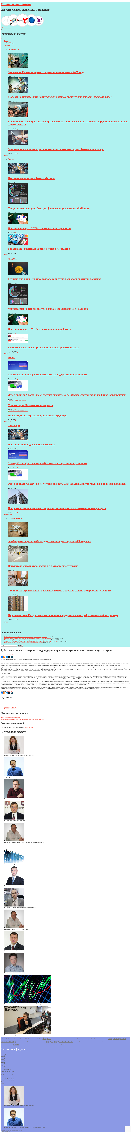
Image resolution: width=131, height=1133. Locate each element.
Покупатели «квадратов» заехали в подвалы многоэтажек (43, 565)
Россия (40, 1038)
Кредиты (6, 254)
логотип (82, 1041)
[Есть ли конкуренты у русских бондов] (14, 971)
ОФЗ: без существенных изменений (10, 717)
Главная (6, 41)
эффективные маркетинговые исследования (89, 1044)
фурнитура (66, 1044)
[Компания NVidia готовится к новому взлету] (14, 928)
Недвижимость (8, 514)
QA (18, 1038)
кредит (49, 1041)
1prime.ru (9, 691)
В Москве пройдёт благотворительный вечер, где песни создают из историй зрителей (27, 640)
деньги (106, 1038)
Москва (6, 621)
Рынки (6, 353)
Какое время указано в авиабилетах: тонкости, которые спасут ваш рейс (23, 642)
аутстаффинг (76, 1038)
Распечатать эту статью (10, 708)
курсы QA (78, 1041)
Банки (6, 155)
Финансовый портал (16, 4)
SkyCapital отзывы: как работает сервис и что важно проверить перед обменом (25, 637)
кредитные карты (63, 1041)
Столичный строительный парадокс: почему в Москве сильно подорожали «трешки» (59, 590)
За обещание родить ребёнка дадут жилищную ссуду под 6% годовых (49, 541)
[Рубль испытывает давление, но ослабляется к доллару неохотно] (14, 884)
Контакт (10, 42)
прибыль (6, 1044)
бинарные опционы (87, 1038)
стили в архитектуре (49, 1044)
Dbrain (15, 1038)
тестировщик (56, 1044)
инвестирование (34, 1041)
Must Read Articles (6, 28)
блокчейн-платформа (100, 1038)
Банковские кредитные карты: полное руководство (39, 248)
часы (70, 1044)
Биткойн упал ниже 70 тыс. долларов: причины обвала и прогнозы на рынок (54, 278)
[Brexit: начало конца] (14, 862)
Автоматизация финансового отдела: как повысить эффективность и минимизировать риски (29, 638)
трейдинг (62, 1044)
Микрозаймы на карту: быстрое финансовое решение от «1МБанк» (48, 208)
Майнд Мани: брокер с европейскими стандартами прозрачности (47, 374)
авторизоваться (29, 727)
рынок (15, 1044)
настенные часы (108, 1041)
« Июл (2, 1083)
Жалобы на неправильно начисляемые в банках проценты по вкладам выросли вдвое (60, 96)
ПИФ (26, 1038)
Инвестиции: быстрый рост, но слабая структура (37, 415)
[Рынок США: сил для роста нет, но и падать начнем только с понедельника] (14, 841)
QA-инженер (22, 1038)
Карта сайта (11, 43)
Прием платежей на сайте (33, 1038)
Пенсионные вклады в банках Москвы (31, 178)
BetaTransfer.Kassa (10, 1038)
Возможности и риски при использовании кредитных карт (43, 347)
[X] (9, 657)
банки (81, 1038)
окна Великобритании (117, 1041)
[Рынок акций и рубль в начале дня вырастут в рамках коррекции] (14, 797)
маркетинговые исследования (91, 1041)
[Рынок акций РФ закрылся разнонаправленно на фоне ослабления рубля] (27, 1002)
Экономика (7, 45)
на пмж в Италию (101, 1041)
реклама (10, 1044)
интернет (40, 1041)
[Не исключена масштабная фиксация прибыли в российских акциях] (14, 949)
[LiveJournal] (12, 657)
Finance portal (17, 654)
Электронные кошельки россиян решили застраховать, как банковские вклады (56, 149)
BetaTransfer (3, 1038)
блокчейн (93, 1038)
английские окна (70, 1038)
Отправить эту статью (10, 707)
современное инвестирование (38, 1044)
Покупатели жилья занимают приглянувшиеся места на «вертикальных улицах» (57, 508)
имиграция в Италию (25, 1041)
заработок (19, 1041)
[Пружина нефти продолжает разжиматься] (14, 819)
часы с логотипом (75, 1044)
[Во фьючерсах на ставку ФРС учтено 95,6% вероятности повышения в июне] (14, 775)
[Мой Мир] (7, 657)
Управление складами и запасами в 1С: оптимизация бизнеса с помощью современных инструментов (31, 641)
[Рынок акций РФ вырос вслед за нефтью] (27, 1033)
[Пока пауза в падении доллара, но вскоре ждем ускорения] (14, 906)
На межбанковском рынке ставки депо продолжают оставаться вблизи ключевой (22, 719)
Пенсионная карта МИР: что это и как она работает (39, 228)
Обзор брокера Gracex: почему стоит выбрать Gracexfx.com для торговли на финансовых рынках (67, 394)
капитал (43, 1041)
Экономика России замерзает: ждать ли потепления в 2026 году (46, 72)
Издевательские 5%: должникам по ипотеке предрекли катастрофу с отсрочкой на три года (63, 615)
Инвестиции (7, 421)
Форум (6, 622)
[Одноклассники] (4, 657)
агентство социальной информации (58, 1038)
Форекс (47, 1038)
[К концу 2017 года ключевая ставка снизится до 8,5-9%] (14, 754)
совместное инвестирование (25, 1044)
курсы (74, 1041)
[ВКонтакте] (2, 657)
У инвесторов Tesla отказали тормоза (30, 405)
